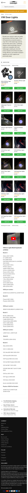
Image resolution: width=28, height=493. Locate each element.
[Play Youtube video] (13, 238)
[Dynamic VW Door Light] (20, 73)
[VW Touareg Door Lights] (20, 208)
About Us (3, 423)
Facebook (3, 460)
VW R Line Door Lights (19, 193)
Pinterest (3, 452)
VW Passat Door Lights (19, 171)
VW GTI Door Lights (5, 171)
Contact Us (4, 444)
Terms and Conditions (6, 446)
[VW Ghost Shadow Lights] (20, 120)
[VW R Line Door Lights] (20, 186)
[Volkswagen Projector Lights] (7, 97)
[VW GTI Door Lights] (7, 164)
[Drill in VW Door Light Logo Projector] (7, 73)
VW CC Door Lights (18, 105)
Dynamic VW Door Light (19, 80)
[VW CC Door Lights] (20, 97)
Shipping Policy (5, 427)
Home (2, 14)
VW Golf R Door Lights (19, 150)
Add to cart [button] (7, 88)
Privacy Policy (4, 429)
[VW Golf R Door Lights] (20, 142)
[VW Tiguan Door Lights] (7, 208)
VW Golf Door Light (5, 150)
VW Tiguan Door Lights (6, 216)
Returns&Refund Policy (6, 431)
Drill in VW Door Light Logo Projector (6, 82)
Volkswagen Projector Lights (6, 105)
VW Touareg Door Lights (19, 216)
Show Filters (6, 62)
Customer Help (4, 440)
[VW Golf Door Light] (7, 142)
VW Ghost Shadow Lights (18, 128)
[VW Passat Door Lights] (20, 164)
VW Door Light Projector (6, 127)
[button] (24, 3)
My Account (4, 437)
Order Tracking (5, 439)
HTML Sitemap (4, 442)
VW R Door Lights (5, 193)
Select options (20, 88)
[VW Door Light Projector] (7, 120)
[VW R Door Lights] (7, 186)
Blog (2, 425)
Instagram (3, 457)
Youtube (3, 455)
